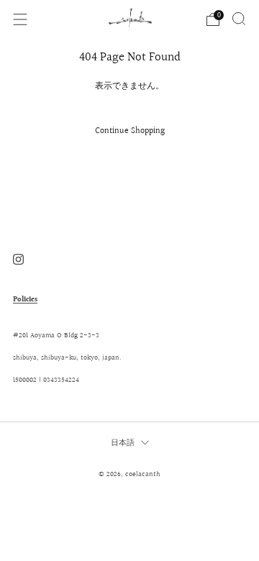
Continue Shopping (130, 131)
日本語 (123, 443)
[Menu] (20, 19)
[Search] (239, 19)
